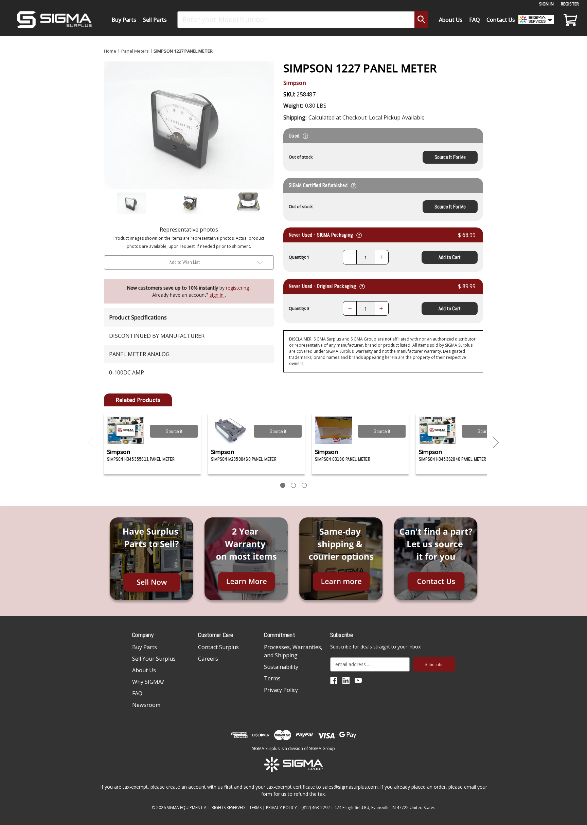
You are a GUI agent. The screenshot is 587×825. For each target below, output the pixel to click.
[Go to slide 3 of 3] (91, 442)
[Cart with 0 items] (569, 19)
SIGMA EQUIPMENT (185, 807)
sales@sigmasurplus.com (350, 787)
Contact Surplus (218, 647)
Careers (208, 658)
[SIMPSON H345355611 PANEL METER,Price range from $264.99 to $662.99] (126, 430)
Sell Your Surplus (154, 658)
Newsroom (146, 705)
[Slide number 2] (293, 485)
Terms (272, 678)
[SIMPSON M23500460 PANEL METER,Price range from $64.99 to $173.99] (230, 430)
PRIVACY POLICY (281, 807)
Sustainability (281, 667)
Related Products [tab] (137, 400)
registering (238, 288)
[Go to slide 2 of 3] (496, 442)
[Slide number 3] (304, 485)
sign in (217, 295)
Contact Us (500, 19)
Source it (174, 431)
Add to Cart (450, 257)
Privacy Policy (281, 690)
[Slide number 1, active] (282, 485)
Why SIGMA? (148, 681)
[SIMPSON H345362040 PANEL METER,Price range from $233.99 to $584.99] (438, 430)
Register (570, 4)
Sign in (546, 4)
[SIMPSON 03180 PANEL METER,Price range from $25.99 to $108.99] (334, 430)
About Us (450, 19)
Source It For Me (450, 157)
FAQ (474, 19)
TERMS (255, 807)
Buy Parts (123, 19)
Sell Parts (155, 19)
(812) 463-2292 (315, 807)
